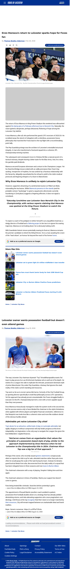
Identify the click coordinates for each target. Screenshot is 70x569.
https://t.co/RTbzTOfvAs (33, 509)
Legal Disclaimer (26, 552)
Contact (37, 546)
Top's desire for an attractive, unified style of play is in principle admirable (31, 426)
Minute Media (13, 560)
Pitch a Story (24, 549)
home (54, 235)
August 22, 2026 (37, 512)
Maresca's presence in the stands (41, 188)
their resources (10, 502)
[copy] (16, 45)
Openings (23, 546)
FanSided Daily (10, 549)
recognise (31, 500)
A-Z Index (58, 552)
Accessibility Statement (43, 552)
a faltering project (33, 223)
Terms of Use (59, 549)
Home (7, 304)
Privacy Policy (40, 549)
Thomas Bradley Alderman (14, 41)
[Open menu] (5, 3)
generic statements (43, 456)
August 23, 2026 (37, 488)
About (7, 546)
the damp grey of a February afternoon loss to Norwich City (32, 126)
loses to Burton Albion (51, 466)
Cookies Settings (11, 556)
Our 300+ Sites (60, 546)
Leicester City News (17, 304)
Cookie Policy (9, 552)
